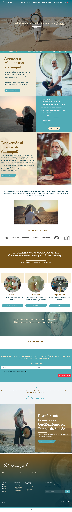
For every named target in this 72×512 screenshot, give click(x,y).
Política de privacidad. (22, 371)
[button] (25, 2)
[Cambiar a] (68, 2)
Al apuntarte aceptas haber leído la (14, 371)
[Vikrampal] (7, 2)
